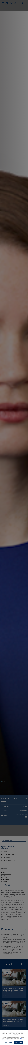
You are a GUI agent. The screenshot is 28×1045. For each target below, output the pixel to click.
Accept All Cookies (18, 1042)
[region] (14, 1037)
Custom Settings (8, 1042)
